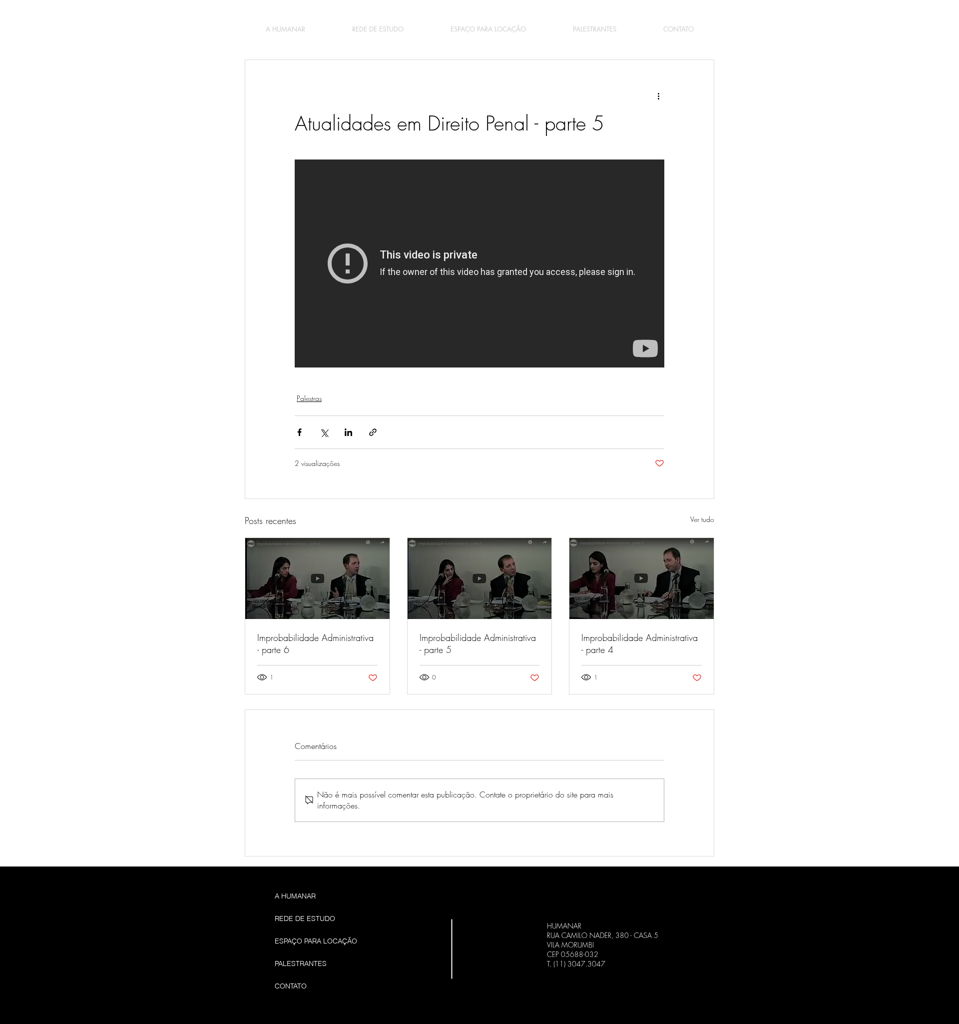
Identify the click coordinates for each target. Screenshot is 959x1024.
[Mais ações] (658, 96)
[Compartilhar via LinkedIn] (348, 432)
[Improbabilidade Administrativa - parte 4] (641, 578)
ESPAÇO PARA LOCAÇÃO (316, 941)
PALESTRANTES (301, 963)
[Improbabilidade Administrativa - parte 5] (480, 578)
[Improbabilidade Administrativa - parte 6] (317, 578)
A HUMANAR (295, 896)
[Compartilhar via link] (373, 432)
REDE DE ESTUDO (305, 918)
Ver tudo (702, 519)
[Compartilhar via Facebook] (299, 432)
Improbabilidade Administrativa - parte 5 (478, 644)
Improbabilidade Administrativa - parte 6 (315, 644)
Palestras (309, 398)
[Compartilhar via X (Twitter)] (324, 432)
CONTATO (291, 986)
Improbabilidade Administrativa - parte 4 (639, 644)
